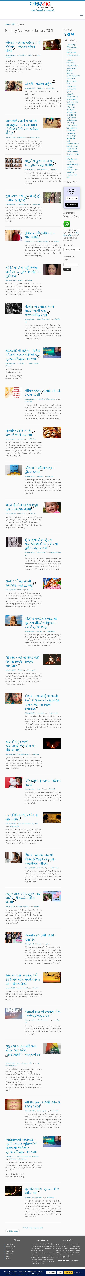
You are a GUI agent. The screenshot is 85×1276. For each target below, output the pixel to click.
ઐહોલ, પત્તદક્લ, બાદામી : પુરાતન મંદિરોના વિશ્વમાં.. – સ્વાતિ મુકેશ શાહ (42, 622)
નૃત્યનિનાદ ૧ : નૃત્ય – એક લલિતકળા (42, 1191)
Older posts (12, 1231)
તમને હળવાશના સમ (42, 169)
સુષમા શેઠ (54, 169)
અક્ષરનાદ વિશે (9, 1253)
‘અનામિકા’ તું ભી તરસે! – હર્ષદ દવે (40, 937)
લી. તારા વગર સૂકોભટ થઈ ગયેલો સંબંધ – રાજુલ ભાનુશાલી (22, 661)
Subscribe (71, 205)
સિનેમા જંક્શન (45, 319)
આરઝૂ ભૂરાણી (36, 204)
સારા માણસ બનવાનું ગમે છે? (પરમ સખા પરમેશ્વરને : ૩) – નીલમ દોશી (22, 979)
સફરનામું (39, 631)
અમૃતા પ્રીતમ (54, 552)
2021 (13, 24)
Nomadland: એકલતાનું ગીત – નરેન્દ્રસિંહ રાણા (42, 1013)
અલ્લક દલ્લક (22, 137)
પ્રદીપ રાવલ (24, 1159)
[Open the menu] (81, 15)
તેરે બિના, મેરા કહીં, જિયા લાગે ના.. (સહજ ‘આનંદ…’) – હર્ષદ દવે (23, 272)
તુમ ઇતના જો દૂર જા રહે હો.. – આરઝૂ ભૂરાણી (23, 198)
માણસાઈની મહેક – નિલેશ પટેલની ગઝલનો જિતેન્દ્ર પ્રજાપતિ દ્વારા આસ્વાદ (22, 354)
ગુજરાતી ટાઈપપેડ (10, 1251)
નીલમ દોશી (36, 754)
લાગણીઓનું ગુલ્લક (23, 204)
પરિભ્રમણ (40, 476)
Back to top (64, 1269)
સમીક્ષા (39, 319)
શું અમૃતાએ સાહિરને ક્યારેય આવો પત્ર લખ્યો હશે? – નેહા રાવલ (41, 544)
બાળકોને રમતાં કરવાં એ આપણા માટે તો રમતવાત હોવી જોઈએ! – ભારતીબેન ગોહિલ (22, 127)
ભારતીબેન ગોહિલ (34, 137)
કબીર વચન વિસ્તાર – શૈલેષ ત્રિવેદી (71, 81)
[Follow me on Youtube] (7, 15)
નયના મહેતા (51, 88)
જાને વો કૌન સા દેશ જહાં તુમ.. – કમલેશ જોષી (21, 507)
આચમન (20, 590)
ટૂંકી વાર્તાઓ (40, 88)
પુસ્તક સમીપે (28, 1063)
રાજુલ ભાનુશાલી (31, 670)
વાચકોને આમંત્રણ (10, 1246)
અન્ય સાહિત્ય (22, 55)
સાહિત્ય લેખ (40, 789)
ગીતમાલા (20, 280)
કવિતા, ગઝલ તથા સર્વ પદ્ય (24, 1156)
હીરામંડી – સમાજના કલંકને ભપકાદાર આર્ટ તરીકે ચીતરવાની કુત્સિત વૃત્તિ (72, 99)
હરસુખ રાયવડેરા (54, 713)
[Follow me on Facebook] (4, 15)
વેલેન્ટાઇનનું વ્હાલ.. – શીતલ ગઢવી (42, 782)
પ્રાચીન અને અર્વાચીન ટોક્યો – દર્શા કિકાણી (73, 120)
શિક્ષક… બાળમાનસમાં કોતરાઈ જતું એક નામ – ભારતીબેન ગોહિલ (40, 859)
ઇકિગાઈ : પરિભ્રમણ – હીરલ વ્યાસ (39, 470)
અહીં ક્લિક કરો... (65, 1257)
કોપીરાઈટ (8, 1258)
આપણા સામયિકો (10, 1249)
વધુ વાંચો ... (42, 1263)
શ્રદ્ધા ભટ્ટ (29, 590)
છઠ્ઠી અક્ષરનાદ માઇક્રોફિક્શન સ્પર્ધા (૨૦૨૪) (72, 128)
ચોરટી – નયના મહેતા (38, 84)
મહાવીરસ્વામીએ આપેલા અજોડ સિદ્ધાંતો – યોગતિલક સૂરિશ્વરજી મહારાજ (73, 70)
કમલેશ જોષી (33, 514)
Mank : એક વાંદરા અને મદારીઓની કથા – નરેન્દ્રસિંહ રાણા (39, 310)
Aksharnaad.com (35, 1269)
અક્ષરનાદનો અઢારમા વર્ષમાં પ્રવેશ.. (71, 89)
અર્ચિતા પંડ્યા (32, 439)
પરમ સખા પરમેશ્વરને (23, 754)
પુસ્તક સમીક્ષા (20, 1063)
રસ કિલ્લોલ (21, 363)
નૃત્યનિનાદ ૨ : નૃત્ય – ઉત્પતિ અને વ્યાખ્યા (19, 432)
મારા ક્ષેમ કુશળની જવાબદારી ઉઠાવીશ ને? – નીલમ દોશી (21, 745)
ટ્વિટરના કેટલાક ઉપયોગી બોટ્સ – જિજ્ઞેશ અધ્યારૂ (73, 146)
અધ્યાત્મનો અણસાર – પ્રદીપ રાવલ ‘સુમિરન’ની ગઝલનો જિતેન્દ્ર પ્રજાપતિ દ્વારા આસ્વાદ (21, 1145)
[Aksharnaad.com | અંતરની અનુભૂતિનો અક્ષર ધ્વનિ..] (42, 5)
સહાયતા (8, 1256)
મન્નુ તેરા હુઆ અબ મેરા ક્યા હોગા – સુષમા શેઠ (40, 163)
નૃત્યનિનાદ (21, 439)
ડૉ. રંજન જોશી (28, 402)
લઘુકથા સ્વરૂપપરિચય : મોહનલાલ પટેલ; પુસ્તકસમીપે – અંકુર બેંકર (22, 1050)
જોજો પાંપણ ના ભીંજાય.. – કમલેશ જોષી (73, 154)
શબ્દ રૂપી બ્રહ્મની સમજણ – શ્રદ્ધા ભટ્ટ (19, 583)
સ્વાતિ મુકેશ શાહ (51, 631)
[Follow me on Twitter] (3, 15)
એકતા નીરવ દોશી (14, 826)
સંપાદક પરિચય (9, 1244)
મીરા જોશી (56, 241)
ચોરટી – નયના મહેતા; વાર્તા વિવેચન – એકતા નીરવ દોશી (23, 46)
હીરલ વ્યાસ (50, 476)
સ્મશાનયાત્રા (21, 514)
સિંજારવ (20, 670)
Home (7, 24)
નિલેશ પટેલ (8, 366)
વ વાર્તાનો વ (29, 55)
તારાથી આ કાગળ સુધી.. (43, 241)
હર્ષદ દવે (29, 280)
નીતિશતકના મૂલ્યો (50, 399)
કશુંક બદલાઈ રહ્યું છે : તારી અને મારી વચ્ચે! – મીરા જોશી (23, 898)
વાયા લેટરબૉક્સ (41, 552)
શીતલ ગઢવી (51, 789)
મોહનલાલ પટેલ (13, 1065)
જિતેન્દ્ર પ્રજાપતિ (34, 363)
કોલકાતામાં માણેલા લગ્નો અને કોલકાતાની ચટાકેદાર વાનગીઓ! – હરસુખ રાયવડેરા (42, 702)
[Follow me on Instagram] (5, 15)
